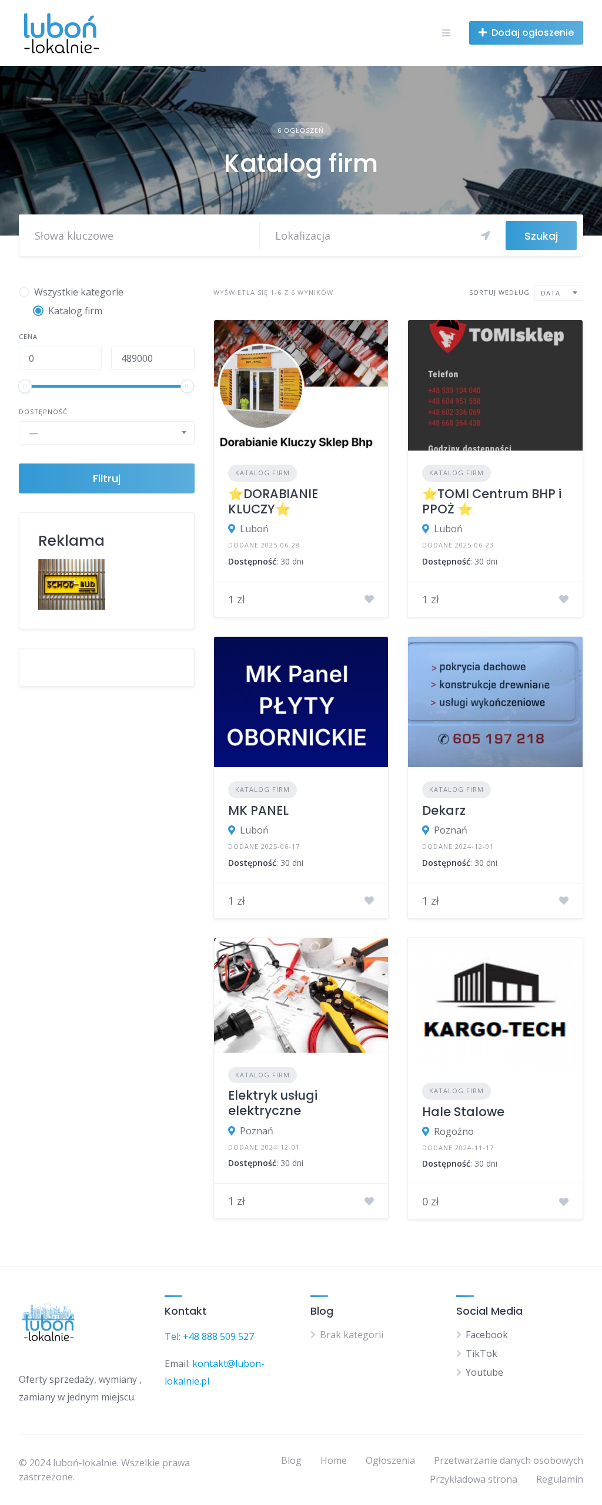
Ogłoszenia (390, 1460)
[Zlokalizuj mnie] (485, 235)
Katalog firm (262, 472)
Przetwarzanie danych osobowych (508, 1460)
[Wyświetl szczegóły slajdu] (71, 584)
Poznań (450, 830)
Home (333, 1460)
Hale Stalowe (463, 1111)
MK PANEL (258, 810)
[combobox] (107, 433)
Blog (291, 1460)
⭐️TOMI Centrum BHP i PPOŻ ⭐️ (491, 501)
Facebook (487, 1334)
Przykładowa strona (473, 1479)
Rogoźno (454, 1131)
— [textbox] (33, 432)
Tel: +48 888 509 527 (209, 1336)
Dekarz (444, 810)
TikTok (481, 1353)
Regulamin (559, 1479)
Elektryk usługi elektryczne (272, 1103)
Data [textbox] (550, 292)
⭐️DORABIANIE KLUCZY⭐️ (273, 501)
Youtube (484, 1372)
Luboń (254, 528)
